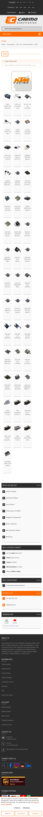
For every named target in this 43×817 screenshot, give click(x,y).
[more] (38, 485)
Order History (6, 707)
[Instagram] (16, 765)
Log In (23, 12)
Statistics (17, 808)
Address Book (6, 711)
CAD (29, 7)
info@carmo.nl (11, 605)
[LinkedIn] (28, 765)
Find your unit (11, 61)
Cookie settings (7, 677)
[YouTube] (22, 765)
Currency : (11, 7)
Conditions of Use (7, 682)
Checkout (33, 12)
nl (21, 2)
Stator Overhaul (11, 524)
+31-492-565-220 (11, 598)
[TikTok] (4, 765)
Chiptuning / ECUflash (13, 511)
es (33, 2)
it (27, 2)
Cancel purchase (7, 695)
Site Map (4, 686)
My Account (5, 716)
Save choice (21, 813)
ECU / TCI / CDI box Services (24, 44)
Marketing (27, 808)
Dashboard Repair (12, 498)
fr (29, 2)
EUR (21, 7)
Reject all (7, 813)
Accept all (35, 813)
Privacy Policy (6, 673)
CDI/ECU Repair (11, 491)
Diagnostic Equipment (13, 517)
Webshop (9, 537)
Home (3, 44)
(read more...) (25, 653)
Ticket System (6, 664)
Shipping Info (6, 669)
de (24, 2)
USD (33, 7)
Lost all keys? (10, 504)
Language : (12, 2)
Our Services (10, 44)
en (18, 2)
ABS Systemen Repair (13, 530)
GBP (17, 7)
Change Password (7, 720)
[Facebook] (10, 765)
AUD (25, 7)
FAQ (3, 691)
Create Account (7, 725)
